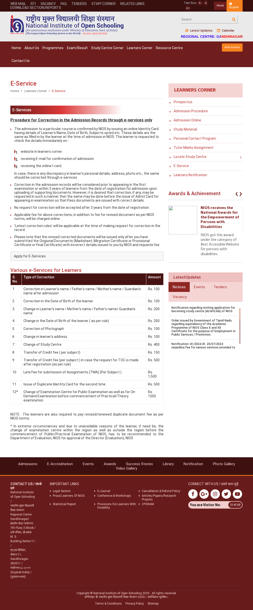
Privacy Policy (135, 603)
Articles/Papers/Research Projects (159, 497)
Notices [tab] (179, 287)
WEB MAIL (18, 4)
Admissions (232, 47)
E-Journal (103, 491)
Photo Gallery (224, 464)
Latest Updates (200, 30)
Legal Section (62, 491)
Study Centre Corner (107, 48)
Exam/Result (77, 48)
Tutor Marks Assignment (193, 148)
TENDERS (79, 4)
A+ (188, 8)
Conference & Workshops (114, 495)
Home (16, 48)
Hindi (220, 5)
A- (200, 3)
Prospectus (183, 102)
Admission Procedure (191, 111)
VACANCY (48, 4)
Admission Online (187, 120)
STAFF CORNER (103, 4)
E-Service (181, 166)
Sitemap (153, 603)
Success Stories (139, 464)
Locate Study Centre (190, 157)
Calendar (227, 30)
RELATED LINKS (132, 4)
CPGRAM (148, 504)
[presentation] (236, 194)
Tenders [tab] (220, 287)
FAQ (64, 4)
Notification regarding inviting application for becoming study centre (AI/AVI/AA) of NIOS (203, 309)
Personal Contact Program (195, 138)
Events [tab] (199, 287)
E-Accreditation (60, 464)
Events (88, 464)
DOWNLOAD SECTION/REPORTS (35, 8)
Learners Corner (139, 48)
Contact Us (21, 61)
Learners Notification (190, 175)
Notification (193, 464)
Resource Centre (169, 48)
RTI (33, 4)
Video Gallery (126, 468)
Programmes (52, 48)
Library (168, 464)
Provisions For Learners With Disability (116, 505)
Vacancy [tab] (180, 297)
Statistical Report (64, 504)
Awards (110, 464)
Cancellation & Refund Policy (161, 491)
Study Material (185, 129)
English (234, 7)
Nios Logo (67, 24)
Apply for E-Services (30, 256)
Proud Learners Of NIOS (68, 495)
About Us (31, 48)
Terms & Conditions (108, 603)
